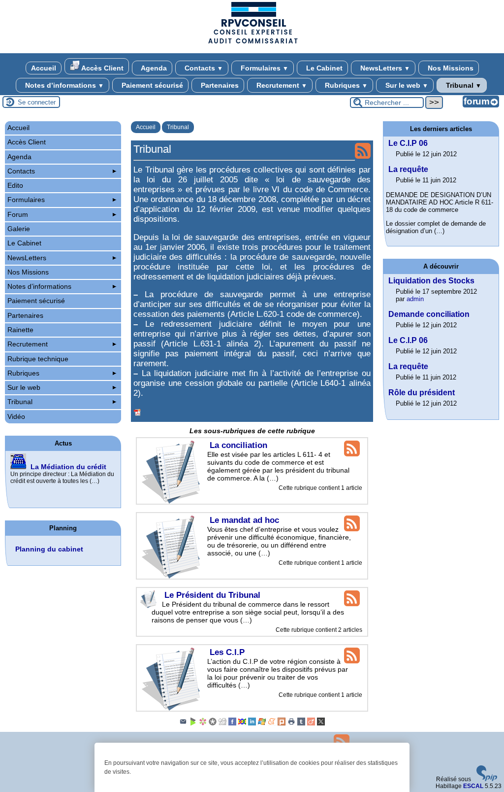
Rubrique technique (37, 359)
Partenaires (219, 85)
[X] (321, 723)
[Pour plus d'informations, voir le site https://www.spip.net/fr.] (486, 779)
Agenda (153, 68)
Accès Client (102, 68)
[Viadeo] (311, 723)
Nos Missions (449, 68)
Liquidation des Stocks (431, 280)
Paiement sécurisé (151, 85)
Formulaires (263, 68)
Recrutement (280, 85)
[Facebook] (232, 723)
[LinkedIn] (252, 723)
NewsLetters (384, 68)
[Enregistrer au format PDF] (137, 413)
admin (415, 299)
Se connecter (37, 102)
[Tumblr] (301, 723)
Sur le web (405, 85)
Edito (15, 185)
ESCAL (473, 786)
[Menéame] (272, 723)
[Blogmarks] (193, 723)
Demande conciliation (429, 314)
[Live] (262, 723)
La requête (408, 169)
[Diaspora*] (213, 723)
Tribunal (462, 85)
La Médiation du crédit (68, 467)
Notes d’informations (63, 85)
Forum (17, 214)
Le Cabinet (323, 68)
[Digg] (222, 723)
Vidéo (16, 416)
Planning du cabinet (49, 549)
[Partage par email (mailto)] (183, 723)
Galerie (18, 229)
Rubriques (345, 85)
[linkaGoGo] (242, 723)
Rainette (20, 330)
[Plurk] (281, 723)
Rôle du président (421, 392)
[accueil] (252, 42)
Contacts (203, 68)
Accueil (43, 68)
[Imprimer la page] (291, 723)
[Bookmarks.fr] (203, 723)
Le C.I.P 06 (408, 143)
